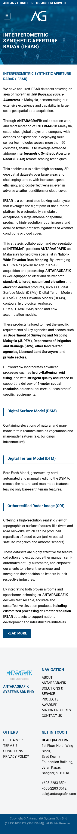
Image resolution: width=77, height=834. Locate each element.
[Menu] (7, 16)
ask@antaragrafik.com (59, 794)
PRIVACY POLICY (16, 757)
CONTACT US (52, 716)
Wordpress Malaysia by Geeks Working (38, 828)
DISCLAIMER (13, 740)
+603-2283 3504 (54, 783)
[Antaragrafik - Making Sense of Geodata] (38, 16)
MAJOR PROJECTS (56, 710)
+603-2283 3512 (54, 788)
